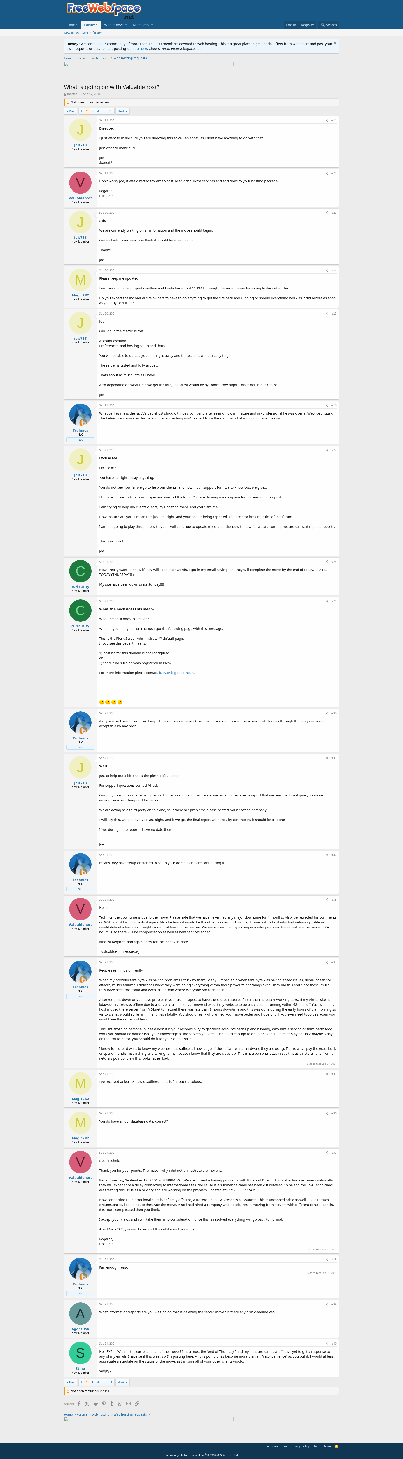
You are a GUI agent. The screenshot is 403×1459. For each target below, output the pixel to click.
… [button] (104, 111)
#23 (334, 213)
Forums (90, 24)
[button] (126, 25)
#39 (334, 1304)
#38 (334, 1259)
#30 (334, 713)
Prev (72, 111)
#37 (334, 1153)
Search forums (92, 33)
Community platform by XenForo (202, 1455)
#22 (334, 173)
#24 (334, 270)
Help (316, 1446)
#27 (334, 450)
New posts (71, 33)
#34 (334, 962)
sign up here (137, 48)
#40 (334, 1344)
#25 (334, 314)
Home (72, 24)
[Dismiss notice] (335, 43)
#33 (334, 900)
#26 (334, 405)
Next (121, 111)
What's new (113, 24)
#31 (334, 758)
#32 (334, 855)
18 (110, 111)
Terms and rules (276, 1446)
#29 (334, 601)
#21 (334, 120)
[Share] (327, 120)
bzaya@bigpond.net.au (177, 672)
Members (141, 24)
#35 (334, 1074)
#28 (334, 562)
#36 (334, 1113)
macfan (72, 94)
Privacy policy (300, 1446)
